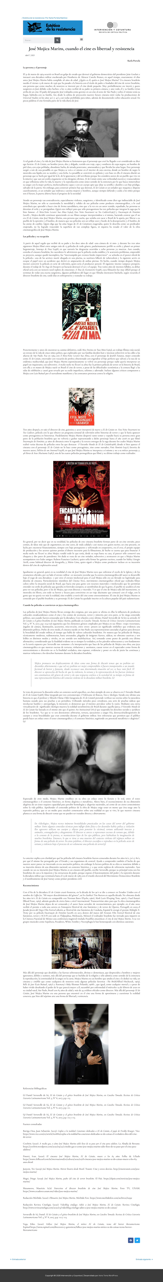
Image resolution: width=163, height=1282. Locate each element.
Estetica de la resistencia (33, 18)
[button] (81, 39)
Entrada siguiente (144, 1259)
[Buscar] (57, 40)
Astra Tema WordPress (108, 1275)
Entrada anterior (18, 1259)
